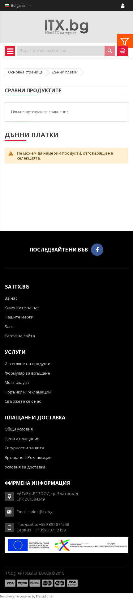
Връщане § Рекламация (28, 457)
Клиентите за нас (22, 307)
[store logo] (66, 27)
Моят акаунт (17, 382)
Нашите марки (19, 317)
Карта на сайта (20, 336)
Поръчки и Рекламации (28, 392)
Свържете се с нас (23, 401)
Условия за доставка (25, 467)
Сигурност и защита (24, 448)
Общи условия (19, 429)
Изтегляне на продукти (27, 363)
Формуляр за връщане (27, 373)
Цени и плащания (22, 438)
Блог (9, 326)
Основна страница (25, 72)
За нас (11, 298)
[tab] (125, 41)
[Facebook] (97, 249)
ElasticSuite (44, 596)
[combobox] (66, 51)
